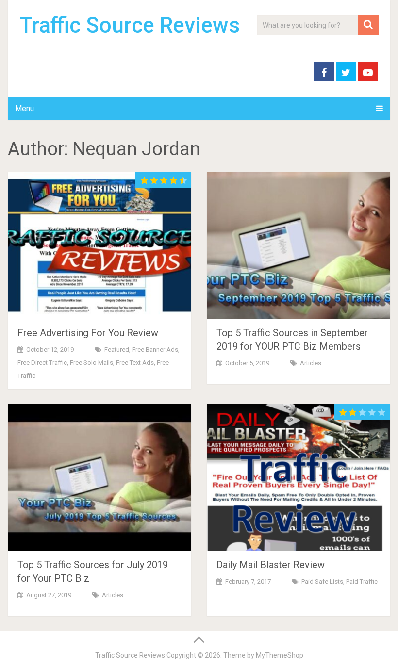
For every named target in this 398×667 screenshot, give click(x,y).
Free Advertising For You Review (87, 333)
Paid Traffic (362, 581)
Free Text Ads (135, 362)
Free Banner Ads (155, 349)
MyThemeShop (279, 655)
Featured (116, 349)
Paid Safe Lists (322, 581)
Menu (24, 108)
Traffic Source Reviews (130, 25)
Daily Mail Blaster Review (270, 564)
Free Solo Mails (91, 362)
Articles (310, 363)
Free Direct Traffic (42, 362)
